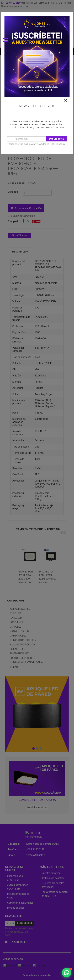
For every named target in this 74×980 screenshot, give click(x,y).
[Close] (65, 100)
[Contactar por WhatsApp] (66, 972)
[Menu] (7, 42)
